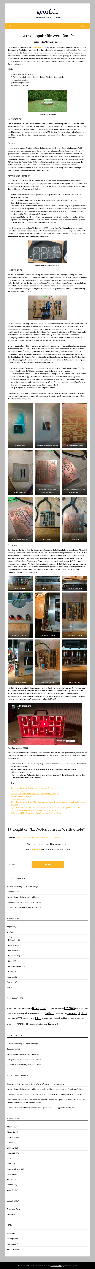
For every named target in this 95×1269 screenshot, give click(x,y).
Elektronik (12, 950)
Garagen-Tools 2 (13, 892)
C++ (49, 1008)
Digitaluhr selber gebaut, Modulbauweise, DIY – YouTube (33, 810)
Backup (20, 1008)
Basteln (29, 1008)
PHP (38, 1018)
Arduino (15, 1008)
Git (43, 1013)
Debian (69, 1008)
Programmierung (14, 966)
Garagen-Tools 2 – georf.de (17, 1084)
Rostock (10, 987)
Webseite (12, 971)
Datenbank (60, 1008)
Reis (69, 1018)
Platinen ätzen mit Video (20, 799)
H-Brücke (57, 1013)
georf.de (47, 11)
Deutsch (10, 932)
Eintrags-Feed (12, 1239)
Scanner (77, 1018)
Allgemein (11, 927)
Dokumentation (81, 1008)
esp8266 (25, 1013)
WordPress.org (13, 1249)
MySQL (25, 1018)
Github (49, 1013)
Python (50, 1018)
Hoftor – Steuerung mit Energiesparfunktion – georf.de (37, 837)
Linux (10, 961)
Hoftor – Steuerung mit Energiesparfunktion (66, 1089)
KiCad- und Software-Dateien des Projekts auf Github (32, 788)
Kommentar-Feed (13, 1244)
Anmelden (11, 1233)
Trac (13, 1024)
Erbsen (18, 1013)
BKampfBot (12, 940)
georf (59, 42)
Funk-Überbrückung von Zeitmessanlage (22, 886)
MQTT (19, 1018)
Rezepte (10, 982)
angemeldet (36, 849)
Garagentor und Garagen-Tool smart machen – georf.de (28, 1094)
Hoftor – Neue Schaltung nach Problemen (23, 897)
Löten (13, 1018)
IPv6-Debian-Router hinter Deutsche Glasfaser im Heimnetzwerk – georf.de (36, 1100)
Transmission (22, 1023)
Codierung (54, 1008)
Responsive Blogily (57, 1266)
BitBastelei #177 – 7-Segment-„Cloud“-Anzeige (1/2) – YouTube (36, 813)
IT (8, 937)
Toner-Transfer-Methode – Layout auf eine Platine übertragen (35, 793)
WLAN (45, 1024)
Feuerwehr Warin (13, 1209)
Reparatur (11, 977)
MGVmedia (11, 1214)
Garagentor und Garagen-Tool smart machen (24, 902)
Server (82, 1018)
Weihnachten (39, 1024)
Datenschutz (13, 945)
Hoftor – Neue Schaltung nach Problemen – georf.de (27, 1089)
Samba (72, 1018)
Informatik (12, 956)
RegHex (63, 1018)
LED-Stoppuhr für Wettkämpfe (63, 1108)
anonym (9, 1008)
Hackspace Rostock (19, 791)
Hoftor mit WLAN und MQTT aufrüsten (67, 1094)
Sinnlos (9, 1024)
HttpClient (63, 1013)
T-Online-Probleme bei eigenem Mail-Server (24, 907)
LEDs (84, 1013)
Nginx (32, 1018)
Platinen (45, 1018)
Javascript (73, 1013)
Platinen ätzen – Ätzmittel (21, 796)
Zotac (52, 1023)
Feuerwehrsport (38, 47)
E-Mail (14, 1013)
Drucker (9, 1013)
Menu (83, 26)
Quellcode (56, 1018)
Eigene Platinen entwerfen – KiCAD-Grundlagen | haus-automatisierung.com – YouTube (45, 807)
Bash (25, 1008)
